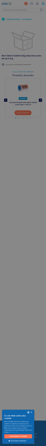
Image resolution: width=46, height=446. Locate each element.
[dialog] (23, 223)
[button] (18, 441)
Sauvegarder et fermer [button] (18, 436)
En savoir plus (14, 432)
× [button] (31, 412)
